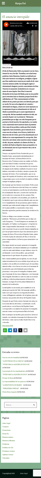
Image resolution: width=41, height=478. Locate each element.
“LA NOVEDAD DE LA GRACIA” (13, 361)
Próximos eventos (8, 451)
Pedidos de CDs (7, 447)
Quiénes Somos (7, 454)
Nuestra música (7, 437)
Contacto (5, 427)
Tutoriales (5, 458)
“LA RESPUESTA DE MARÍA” (12, 385)
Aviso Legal (6, 423)
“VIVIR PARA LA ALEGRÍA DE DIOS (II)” (16, 364)
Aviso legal (24, 473)
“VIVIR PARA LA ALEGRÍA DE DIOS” (14, 374)
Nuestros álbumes (8, 440)
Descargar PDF (7, 326)
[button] (5, 330)
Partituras (5, 444)
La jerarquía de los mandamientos (14, 371)
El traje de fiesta (7, 378)
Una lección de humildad (11, 357)
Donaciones (6, 430)
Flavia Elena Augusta (9, 392)
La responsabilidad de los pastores (14, 381)
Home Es (5, 434)
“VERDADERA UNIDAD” (11, 388)
